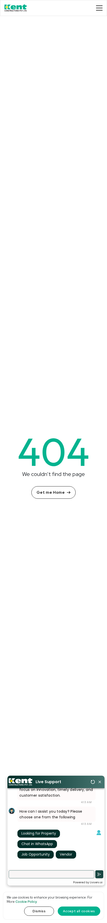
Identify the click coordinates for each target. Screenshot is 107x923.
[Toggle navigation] (99, 7)
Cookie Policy (26, 902)
